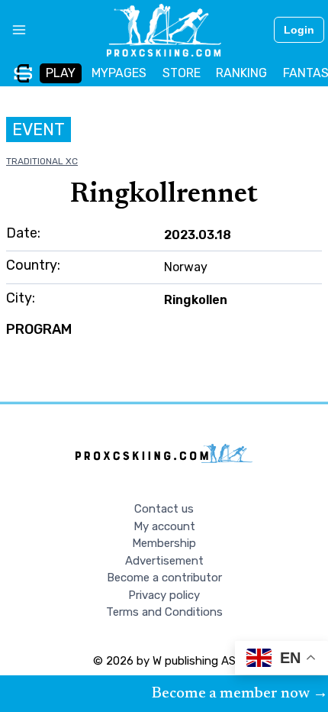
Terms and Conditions (164, 612)
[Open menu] (13, 29)
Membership (164, 543)
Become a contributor (164, 577)
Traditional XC (42, 161)
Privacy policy (164, 595)
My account (164, 526)
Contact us (164, 509)
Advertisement (164, 561)
